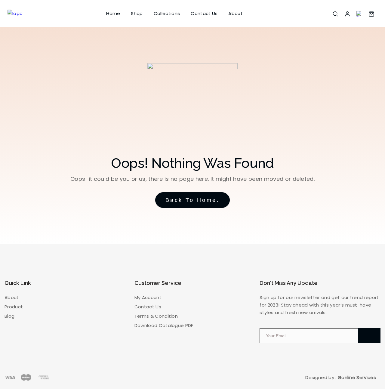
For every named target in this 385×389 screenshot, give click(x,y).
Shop (137, 13)
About (235, 13)
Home (113, 13)
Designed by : (340, 377)
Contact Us (204, 13)
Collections (167, 13)
